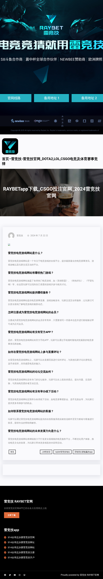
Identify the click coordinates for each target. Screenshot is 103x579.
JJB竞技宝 (46, 452)
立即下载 (12, 515)
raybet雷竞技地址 (62, 452)
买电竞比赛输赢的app (83, 452)
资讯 (12, 452)
